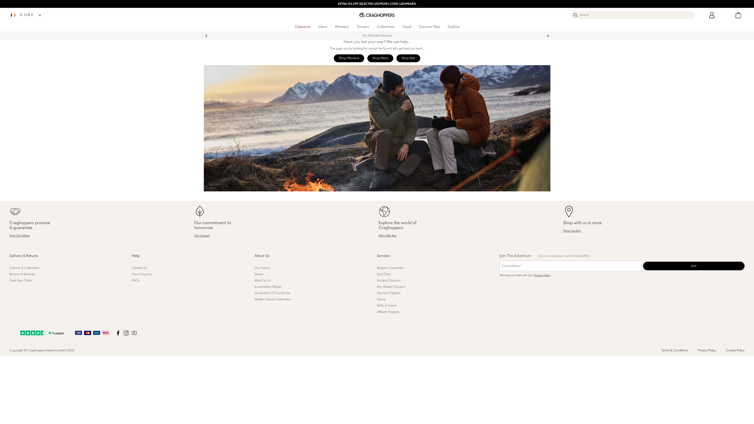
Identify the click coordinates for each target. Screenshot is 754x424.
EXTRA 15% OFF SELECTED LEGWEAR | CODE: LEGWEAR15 (377, 4)
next (547, 35)
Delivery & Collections (24, 268)
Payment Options (388, 293)
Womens (342, 27)
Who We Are (387, 236)
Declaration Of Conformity (272, 293)
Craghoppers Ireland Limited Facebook (118, 333)
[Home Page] (377, 15)
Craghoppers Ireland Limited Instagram (126, 333)
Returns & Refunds (22, 274)
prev (206, 35)
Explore (453, 27)
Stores (258, 274)
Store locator (572, 231)
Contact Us (139, 268)
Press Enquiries (142, 274)
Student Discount (389, 280)
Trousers (362, 27)
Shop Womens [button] (349, 58)
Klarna (381, 299)
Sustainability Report (268, 287)
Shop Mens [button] (380, 58)
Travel (406, 27)
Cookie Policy (735, 350)
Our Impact (202, 236)
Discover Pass (429, 27)
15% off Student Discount (377, 35)
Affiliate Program (388, 312)
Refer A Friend (386, 306)
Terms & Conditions (674, 350)
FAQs (135, 280)
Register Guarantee (390, 268)
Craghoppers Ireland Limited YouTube (134, 333)
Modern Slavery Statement (272, 299)
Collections (385, 27)
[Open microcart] (738, 15)
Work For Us (262, 280)
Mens (322, 27)
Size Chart (384, 274)
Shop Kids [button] (408, 58)
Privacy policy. (542, 275)
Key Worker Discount (391, 287)
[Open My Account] (712, 15)
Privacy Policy (707, 350)
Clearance (302, 27)
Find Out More (19, 236)
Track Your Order (20, 280)
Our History (262, 268)
